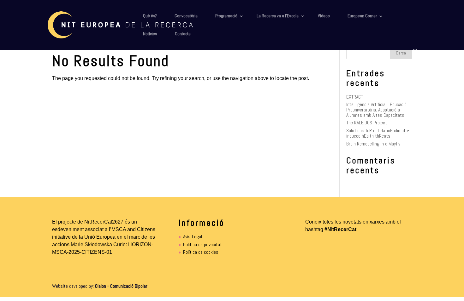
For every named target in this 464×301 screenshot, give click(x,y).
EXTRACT (354, 97)
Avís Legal (192, 236)
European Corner (362, 16)
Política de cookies (200, 252)
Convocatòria (186, 16)
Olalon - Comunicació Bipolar (121, 286)
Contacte (183, 34)
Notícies (150, 34)
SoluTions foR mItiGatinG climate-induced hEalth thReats (377, 133)
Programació (226, 16)
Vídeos (324, 16)
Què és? (150, 16)
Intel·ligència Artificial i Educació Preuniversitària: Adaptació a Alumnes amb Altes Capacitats (376, 109)
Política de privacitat (202, 244)
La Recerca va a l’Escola (278, 16)
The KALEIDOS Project (366, 122)
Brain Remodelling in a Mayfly (373, 143)
